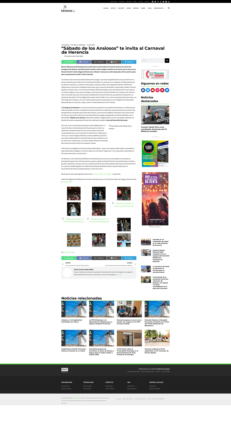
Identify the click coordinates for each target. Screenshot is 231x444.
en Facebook (66, 182)
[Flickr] (166, 1)
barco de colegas (69, 252)
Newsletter (128, 1)
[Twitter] (155, 1)
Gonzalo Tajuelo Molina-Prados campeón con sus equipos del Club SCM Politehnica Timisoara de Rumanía (161, 255)
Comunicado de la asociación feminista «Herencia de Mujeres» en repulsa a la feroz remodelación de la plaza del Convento (160, 282)
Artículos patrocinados (134, 371)
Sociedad (65, 45)
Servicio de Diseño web (147, 371)
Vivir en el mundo (110, 388)
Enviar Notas (122, 1)
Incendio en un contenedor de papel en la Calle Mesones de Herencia (160, 242)
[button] (164, 8)
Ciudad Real (152, 386)
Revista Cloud (87, 388)
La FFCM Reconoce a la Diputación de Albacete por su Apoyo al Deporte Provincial (100, 322)
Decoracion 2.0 (65, 386)
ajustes (118, 442)
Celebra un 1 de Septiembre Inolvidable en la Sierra (71, 321)
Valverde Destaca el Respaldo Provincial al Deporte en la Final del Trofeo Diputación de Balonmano (157, 322)
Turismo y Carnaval (78, 45)
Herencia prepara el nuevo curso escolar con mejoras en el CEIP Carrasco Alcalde (129, 322)
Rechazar (144, 441)
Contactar (140, 1)
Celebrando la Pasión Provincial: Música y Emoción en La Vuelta (73, 350)
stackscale (119, 274)
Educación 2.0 (131, 386)
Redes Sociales (87, 386)
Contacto (157, 371)
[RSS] (169, 1)
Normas (135, 1)
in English (147, 1)
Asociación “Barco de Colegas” (102, 174)
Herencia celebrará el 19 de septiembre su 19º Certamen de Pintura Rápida (157, 351)
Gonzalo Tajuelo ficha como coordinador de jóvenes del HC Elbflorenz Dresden (154, 129)
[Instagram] (161, 1)
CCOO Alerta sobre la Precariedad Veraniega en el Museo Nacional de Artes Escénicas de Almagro (127, 351)
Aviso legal (118, 399)
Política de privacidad (128, 399)
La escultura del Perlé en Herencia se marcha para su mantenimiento (161, 269)
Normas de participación (140, 399)
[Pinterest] (158, 1)
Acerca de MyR (166, 371)
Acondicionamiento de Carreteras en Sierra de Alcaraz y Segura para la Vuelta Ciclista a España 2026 (101, 351)
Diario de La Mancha (154, 388)
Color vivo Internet (76, 398)
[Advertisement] (115, 27)
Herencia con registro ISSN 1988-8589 (155, 399)
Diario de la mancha (164, 369)
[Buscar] (167, 60)
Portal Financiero (132, 388)
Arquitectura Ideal (66, 388)
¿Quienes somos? (113, 1)
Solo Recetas (109, 386)
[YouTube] (163, 1)
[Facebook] (152, 1)
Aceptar (133, 441)
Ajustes (155, 441)
